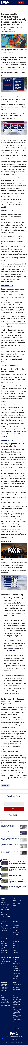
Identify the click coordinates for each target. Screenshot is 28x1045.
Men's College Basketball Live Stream (16, 1012)
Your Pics (4, 922)
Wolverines (15, 945)
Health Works (4, 945)
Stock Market (16, 987)
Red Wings (15, 952)
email (18, 1029)
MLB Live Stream (17, 1004)
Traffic (14, 929)
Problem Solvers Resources (16, 976)
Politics (2, 918)
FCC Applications (17, 972)
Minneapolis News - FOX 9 (5, 1006)
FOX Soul (15, 905)
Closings (15, 923)
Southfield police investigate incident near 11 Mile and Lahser (17, 881)
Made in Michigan (5, 906)
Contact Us (15, 961)
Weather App (16, 925)
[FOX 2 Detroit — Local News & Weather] (5, 2)
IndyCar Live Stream (17, 1009)
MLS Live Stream (17, 1021)
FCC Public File (16, 970)
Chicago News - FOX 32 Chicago (5, 1000)
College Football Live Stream (16, 1002)
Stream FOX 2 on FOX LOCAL (17, 901)
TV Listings (3, 963)
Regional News (4, 996)
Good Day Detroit (5, 940)
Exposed (3, 992)
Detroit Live (4, 907)
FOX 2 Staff (15, 959)
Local (2, 900)
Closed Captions (16, 973)
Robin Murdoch (6, 27)
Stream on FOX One (16, 996)
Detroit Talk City (5, 904)
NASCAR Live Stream (16, 1006)
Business (3, 912)
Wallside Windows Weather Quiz (5, 985)
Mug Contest (4, 943)
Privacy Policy (15, 815)
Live (14, 898)
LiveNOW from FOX (17, 903)
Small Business (16, 989)
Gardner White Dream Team (4, 988)
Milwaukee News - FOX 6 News (5, 1003)
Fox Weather (16, 932)
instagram (15, 1029)
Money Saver (4, 950)
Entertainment (6, 958)
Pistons (14, 948)
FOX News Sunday (5, 916)
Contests (3, 965)
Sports (15, 938)
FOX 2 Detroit (4, 29)
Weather (15, 922)
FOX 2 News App (17, 965)
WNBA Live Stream (17, 1019)
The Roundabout (5, 909)
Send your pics (4, 923)
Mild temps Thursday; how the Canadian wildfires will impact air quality (14, 50)
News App (9, 29)
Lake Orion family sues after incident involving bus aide (9, 851)
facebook (10, 1029)
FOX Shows (3, 959)
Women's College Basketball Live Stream (17, 1016)
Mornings (4, 938)
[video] (23, 827)
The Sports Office (17, 940)
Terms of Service (15, 817)
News (3, 898)
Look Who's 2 (4, 930)
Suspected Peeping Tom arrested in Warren (9, 845)
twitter (12, 1029)
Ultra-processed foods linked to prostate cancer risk (8, 832)
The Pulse (3, 902)
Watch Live (21, 2)
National (3, 911)
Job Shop (15, 966)
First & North (16, 941)
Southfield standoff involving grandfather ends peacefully (7, 826)
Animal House (16, 934)
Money (15, 982)
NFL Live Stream (17, 999)
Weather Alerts (16, 927)
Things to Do (4, 914)
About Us (16, 958)
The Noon (3, 941)
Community (15, 968)
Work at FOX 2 (16, 963)
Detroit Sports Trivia (6, 928)
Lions (14, 943)
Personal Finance (17, 984)
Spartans (15, 947)
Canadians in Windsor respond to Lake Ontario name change (10, 839)
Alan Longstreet (12, 27)
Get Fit (2, 948)
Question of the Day (4, 926)
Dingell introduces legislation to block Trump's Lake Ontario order (17, 869)
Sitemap (15, 978)
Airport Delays (16, 930)
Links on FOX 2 (4, 954)
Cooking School (4, 947)
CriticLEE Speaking (5, 961)
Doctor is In (4, 952)
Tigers (14, 950)
